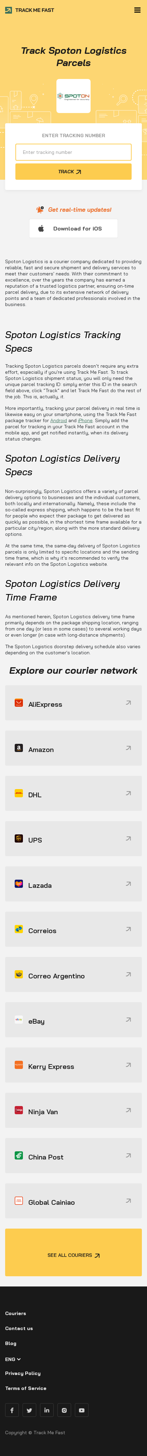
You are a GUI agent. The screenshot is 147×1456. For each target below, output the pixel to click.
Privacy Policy (23, 1373)
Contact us (19, 1328)
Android (58, 420)
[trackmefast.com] (30, 10)
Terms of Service (25, 1388)
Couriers (15, 1313)
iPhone (85, 420)
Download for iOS (77, 228)
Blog (10, 1343)
